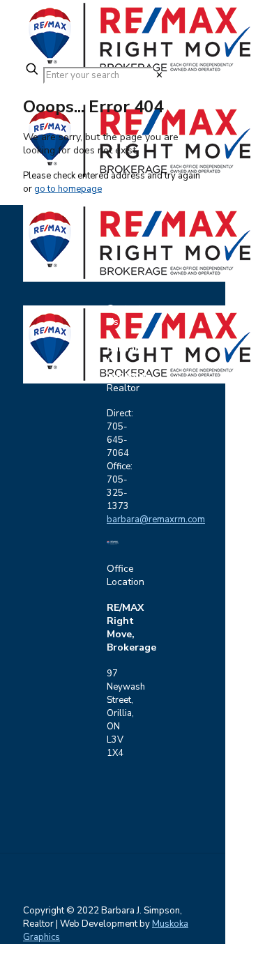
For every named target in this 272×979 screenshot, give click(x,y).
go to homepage (68, 189)
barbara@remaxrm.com (156, 519)
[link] (159, 75)
